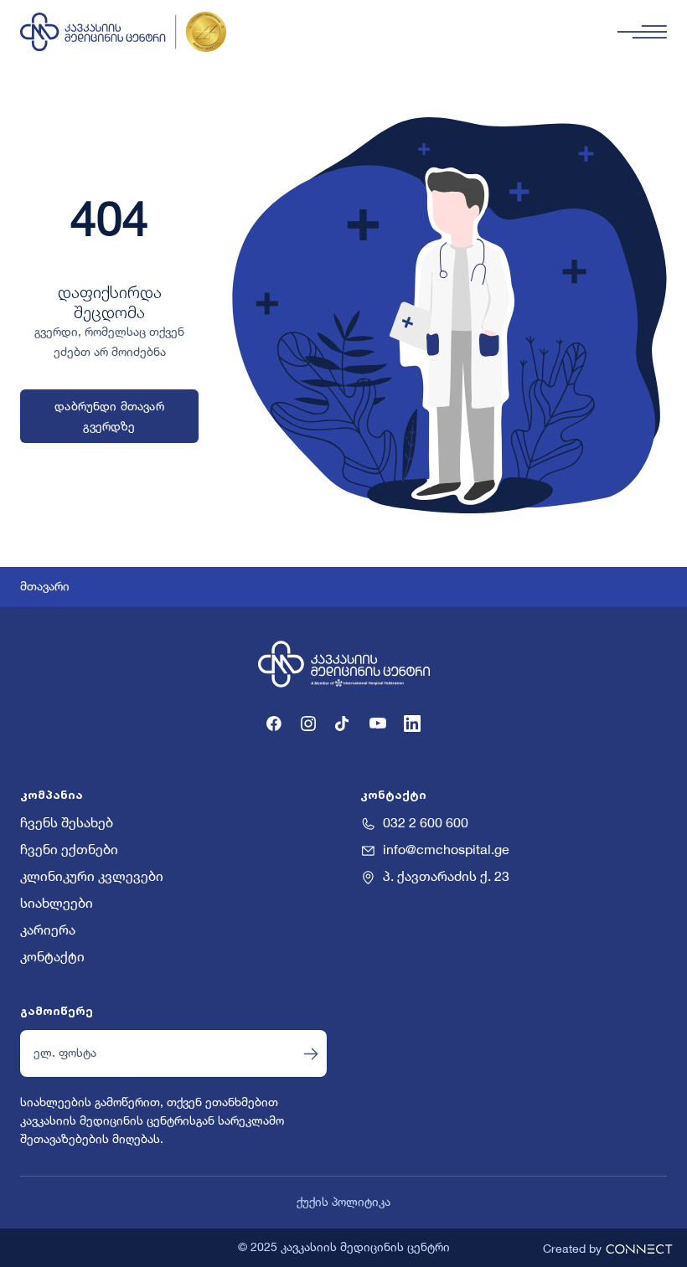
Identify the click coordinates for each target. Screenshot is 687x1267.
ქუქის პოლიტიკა (343, 1202)
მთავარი (45, 587)
